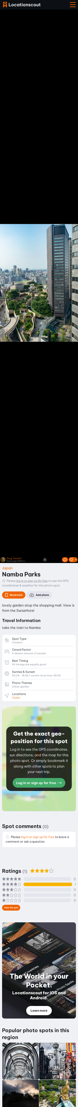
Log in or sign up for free (36, 783)
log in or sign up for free (32, 581)
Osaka (16, 697)
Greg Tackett (14, 558)
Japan (7, 568)
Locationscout (22, 4)
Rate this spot (11, 907)
